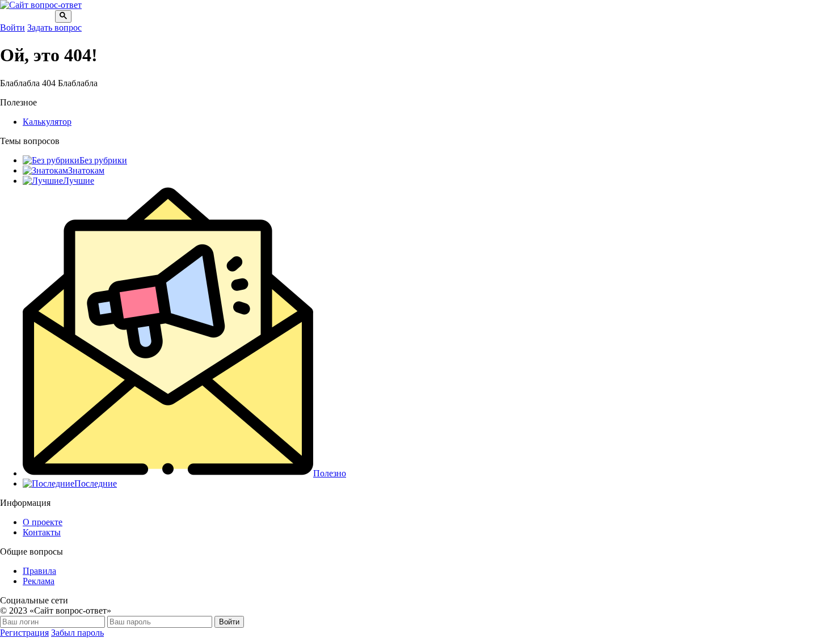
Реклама (38, 581)
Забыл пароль (77, 632)
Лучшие (78, 180)
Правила (39, 571)
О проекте (42, 522)
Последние (95, 483)
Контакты (42, 532)
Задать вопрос (54, 27)
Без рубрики (103, 160)
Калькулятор (47, 121)
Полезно (329, 473)
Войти (12, 27)
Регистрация (24, 632)
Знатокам (86, 170)
